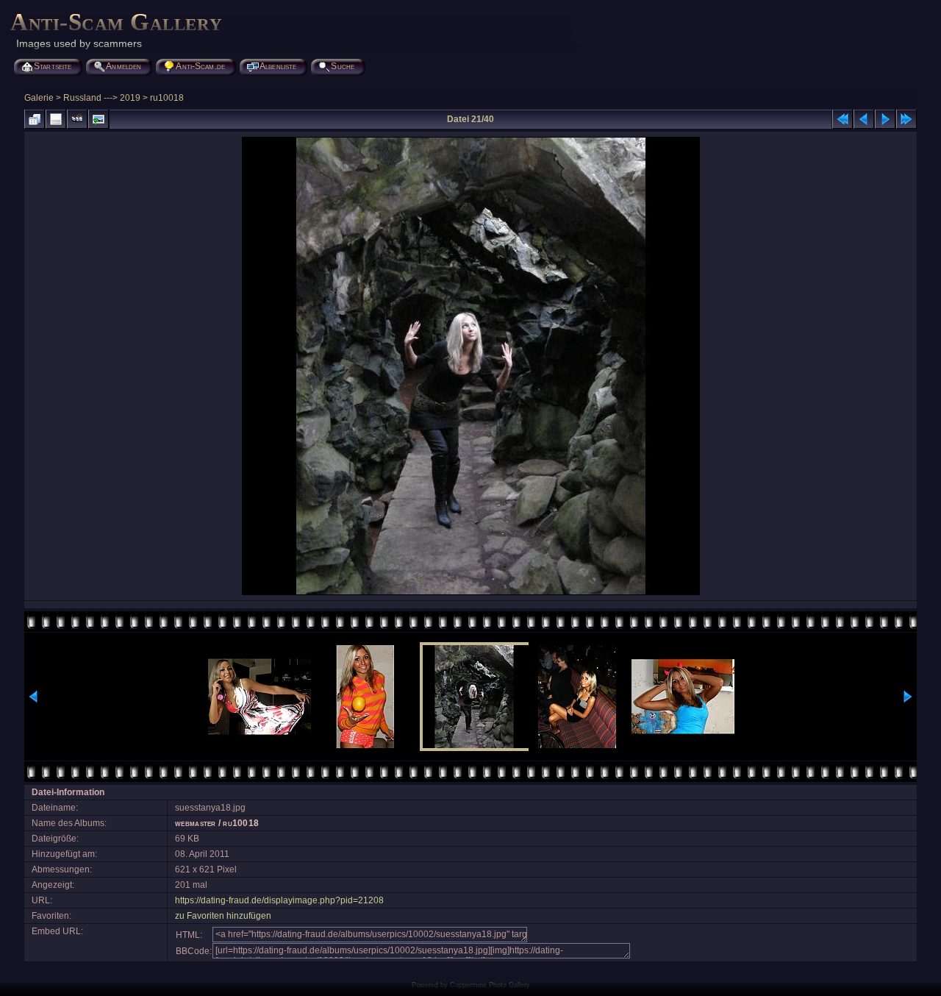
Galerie (39, 98)
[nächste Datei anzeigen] (885, 119)
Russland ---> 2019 (101, 98)
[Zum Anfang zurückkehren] (842, 119)
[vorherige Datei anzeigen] (864, 119)
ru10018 (167, 98)
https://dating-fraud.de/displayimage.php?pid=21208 (279, 900)
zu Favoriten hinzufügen (223, 916)
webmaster (195, 823)
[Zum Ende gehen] (906, 119)
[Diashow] (77, 119)
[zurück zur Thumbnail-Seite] (34, 119)
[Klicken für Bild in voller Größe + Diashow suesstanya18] (470, 593)
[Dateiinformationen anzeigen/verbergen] (56, 119)
